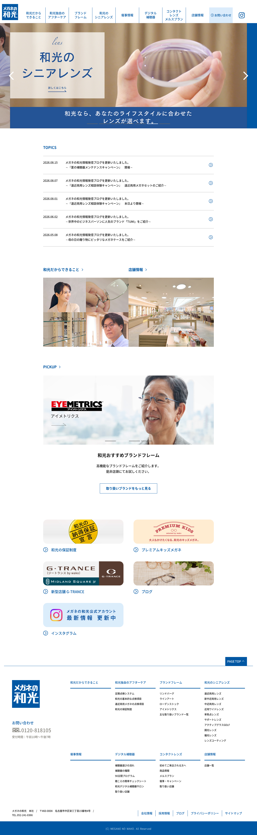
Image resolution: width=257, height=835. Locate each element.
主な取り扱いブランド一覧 (174, 714)
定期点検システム (124, 693)
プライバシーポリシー (205, 813)
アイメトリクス (168, 709)
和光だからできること (33, 15)
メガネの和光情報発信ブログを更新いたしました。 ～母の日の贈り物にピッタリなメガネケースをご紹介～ (89, 237)
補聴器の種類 (122, 771)
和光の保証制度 (123, 709)
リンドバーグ (167, 693)
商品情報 (164, 771)
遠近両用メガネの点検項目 (129, 704)
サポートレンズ (212, 719)
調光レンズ (210, 730)
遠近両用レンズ (212, 693)
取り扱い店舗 (122, 791)
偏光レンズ (210, 735)
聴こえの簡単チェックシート (130, 781)
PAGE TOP (234, 661)
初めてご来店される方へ (173, 765)
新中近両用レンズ (214, 699)
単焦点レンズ (211, 714)
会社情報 (146, 813)
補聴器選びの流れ (124, 765)
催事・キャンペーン (170, 781)
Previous (12, 76)
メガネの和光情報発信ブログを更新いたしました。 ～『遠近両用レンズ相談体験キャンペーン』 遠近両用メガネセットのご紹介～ (105, 183)
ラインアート (167, 699)
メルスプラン (167, 776)
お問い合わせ (23, 723)
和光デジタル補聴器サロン (129, 786)
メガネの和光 (10, 12)
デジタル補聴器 (151, 15)
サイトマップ (233, 813)
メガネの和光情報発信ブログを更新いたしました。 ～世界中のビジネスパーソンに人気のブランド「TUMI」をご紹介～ (97, 219)
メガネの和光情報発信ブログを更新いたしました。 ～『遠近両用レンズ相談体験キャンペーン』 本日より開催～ (93, 201)
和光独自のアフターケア (57, 15)
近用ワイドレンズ (214, 709)
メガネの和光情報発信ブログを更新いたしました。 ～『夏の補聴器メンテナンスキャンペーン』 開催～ (88, 165)
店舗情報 (198, 15)
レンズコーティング (215, 740)
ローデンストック (169, 704)
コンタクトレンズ (171, 754)
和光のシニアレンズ (104, 15)
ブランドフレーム (80, 15)
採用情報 (164, 813)
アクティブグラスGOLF (217, 725)
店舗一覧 (209, 765)
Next (245, 76)
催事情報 (127, 15)
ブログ (180, 813)
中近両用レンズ (212, 704)
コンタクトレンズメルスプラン (174, 15)
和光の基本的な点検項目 (128, 699)
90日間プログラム (125, 776)
